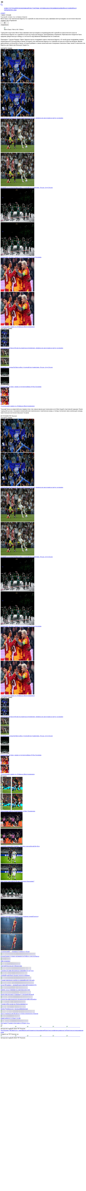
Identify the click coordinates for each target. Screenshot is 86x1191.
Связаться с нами (16, 1030)
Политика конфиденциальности (55, 1030)
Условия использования (36, 1030)
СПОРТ (3, 13)
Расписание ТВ (6, 1030)
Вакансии (25, 1030)
